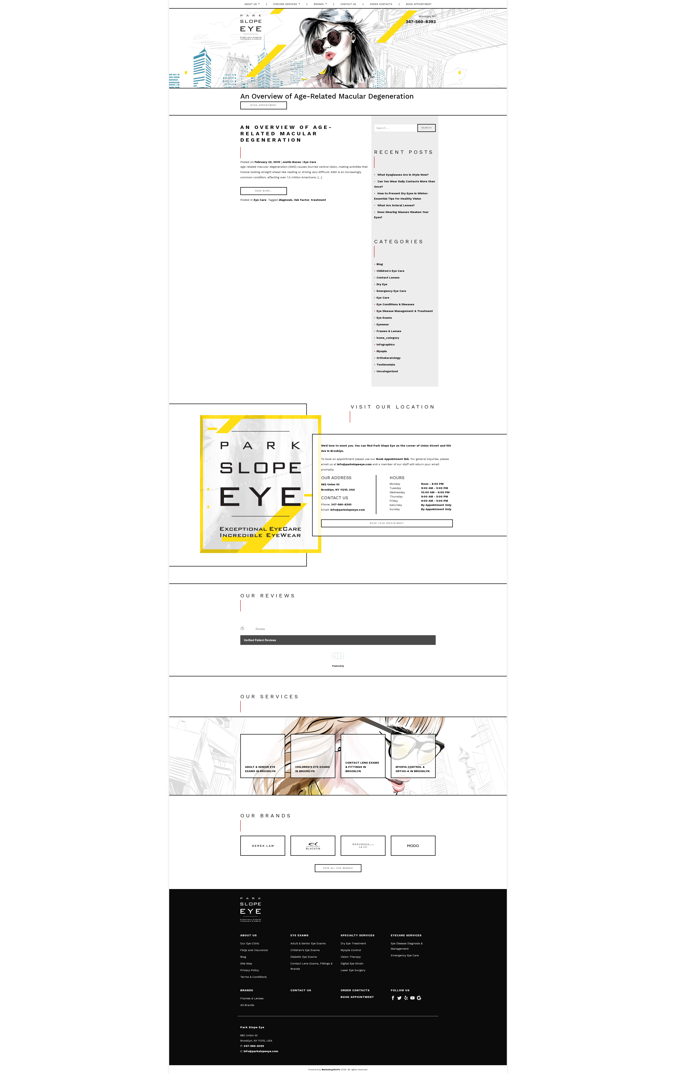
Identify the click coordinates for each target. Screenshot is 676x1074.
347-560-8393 (421, 21)
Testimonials (386, 364)
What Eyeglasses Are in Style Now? (402, 174)
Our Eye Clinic (249, 943)
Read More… (263, 191)
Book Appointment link (392, 458)
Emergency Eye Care (391, 291)
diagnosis (285, 200)
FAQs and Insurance (254, 950)
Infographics (386, 344)
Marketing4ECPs (331, 1069)
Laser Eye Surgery (353, 970)
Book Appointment (419, 4)
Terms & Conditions (253, 977)
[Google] (419, 999)
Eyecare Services (285, 4)
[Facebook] (393, 999)
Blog (380, 264)
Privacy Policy (249, 970)
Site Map (246, 963)
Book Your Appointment (387, 523)
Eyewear (383, 324)
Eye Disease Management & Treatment (405, 311)
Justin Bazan (291, 162)
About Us (251, 4)
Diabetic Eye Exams (303, 956)
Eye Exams (384, 317)
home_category (388, 337)
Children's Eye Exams (305, 950)
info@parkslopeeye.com (354, 464)
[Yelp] (406, 999)
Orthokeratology (388, 358)
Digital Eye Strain (352, 963)
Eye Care (309, 162)
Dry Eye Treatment (353, 943)
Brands (319, 4)
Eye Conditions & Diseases (395, 304)
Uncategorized (387, 371)
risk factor (301, 200)
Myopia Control (351, 950)
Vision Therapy (351, 956)
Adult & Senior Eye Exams (308, 943)
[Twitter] (399, 999)
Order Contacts (381, 4)
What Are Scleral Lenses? (396, 205)
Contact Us (348, 4)
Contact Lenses (388, 277)
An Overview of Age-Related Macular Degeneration (286, 133)
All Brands (247, 1005)
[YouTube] (412, 999)
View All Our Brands (338, 868)
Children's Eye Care (390, 271)
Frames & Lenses (389, 331)
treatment (318, 200)
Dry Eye (382, 284)
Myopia (382, 351)
